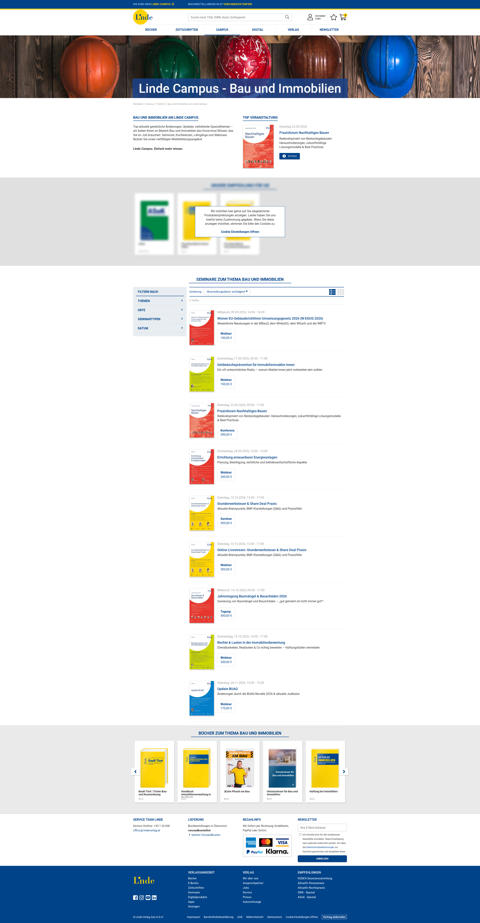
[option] (240, 66)
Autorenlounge (252, 902)
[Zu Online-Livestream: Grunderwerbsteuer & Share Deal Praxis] (201, 559)
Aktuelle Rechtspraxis (311, 887)
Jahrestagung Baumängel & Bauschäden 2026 (252, 596)
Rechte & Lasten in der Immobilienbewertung (251, 642)
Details (292, 156)
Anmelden (320, 16)
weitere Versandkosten (205, 835)
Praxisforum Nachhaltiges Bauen (304, 133)
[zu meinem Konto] (311, 18)
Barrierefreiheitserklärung (218, 917)
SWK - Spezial (306, 892)
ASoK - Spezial (307, 897)
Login (318, 18)
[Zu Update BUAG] (201, 698)
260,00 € (226, 474)
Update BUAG (227, 689)
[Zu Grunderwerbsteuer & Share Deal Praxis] (201, 513)
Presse (247, 897)
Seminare (194, 892)
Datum (143, 328)
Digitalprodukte (197, 897)
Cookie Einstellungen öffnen (240, 232)
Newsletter (329, 29)
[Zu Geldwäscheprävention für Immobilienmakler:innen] (201, 374)
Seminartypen (149, 319)
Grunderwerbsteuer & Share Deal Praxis (247, 504)
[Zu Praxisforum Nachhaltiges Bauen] (201, 420)
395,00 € (226, 521)
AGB (239, 917)
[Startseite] (142, 17)
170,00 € (226, 706)
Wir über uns (250, 878)
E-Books (193, 883)
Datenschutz (274, 917)
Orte (141, 310)
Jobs (246, 887)
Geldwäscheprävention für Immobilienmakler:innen (256, 365)
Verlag (293, 29)
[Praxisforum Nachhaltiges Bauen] (258, 146)
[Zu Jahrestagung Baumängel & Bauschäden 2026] (201, 605)
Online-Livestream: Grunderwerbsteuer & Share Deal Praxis (261, 550)
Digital (257, 29)
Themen (144, 301)
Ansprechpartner (253, 883)
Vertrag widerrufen (334, 917)
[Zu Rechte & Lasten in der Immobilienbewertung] (201, 651)
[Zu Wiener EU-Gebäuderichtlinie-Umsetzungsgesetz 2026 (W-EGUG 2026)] (201, 327)
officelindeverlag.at (146, 830)
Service (247, 892)
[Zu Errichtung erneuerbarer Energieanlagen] (201, 466)
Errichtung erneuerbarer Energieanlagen (247, 457)
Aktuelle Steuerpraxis (311, 883)
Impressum (193, 917)
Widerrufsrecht (254, 917)
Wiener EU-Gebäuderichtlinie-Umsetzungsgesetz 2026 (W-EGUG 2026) (270, 318)
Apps (191, 902)
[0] (343, 18)
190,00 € (226, 335)
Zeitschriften (187, 29)
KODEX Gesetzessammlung (315, 878)
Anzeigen (194, 906)
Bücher (151, 29)
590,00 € (227, 432)
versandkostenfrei (238, 4)
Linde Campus (161, 4)
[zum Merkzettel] (334, 18)
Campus (222, 29)
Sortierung (195, 291)
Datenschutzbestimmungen (320, 847)
